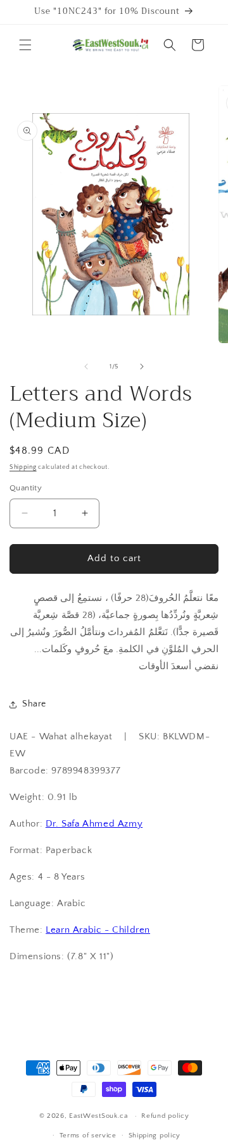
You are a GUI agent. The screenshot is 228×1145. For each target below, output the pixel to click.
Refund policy (165, 1116)
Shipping (23, 467)
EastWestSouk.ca (98, 1116)
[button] (25, 45)
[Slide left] (86, 366)
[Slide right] (142, 366)
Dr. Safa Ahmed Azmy (94, 823)
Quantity (26, 487)
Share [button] (34, 704)
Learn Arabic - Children (98, 929)
